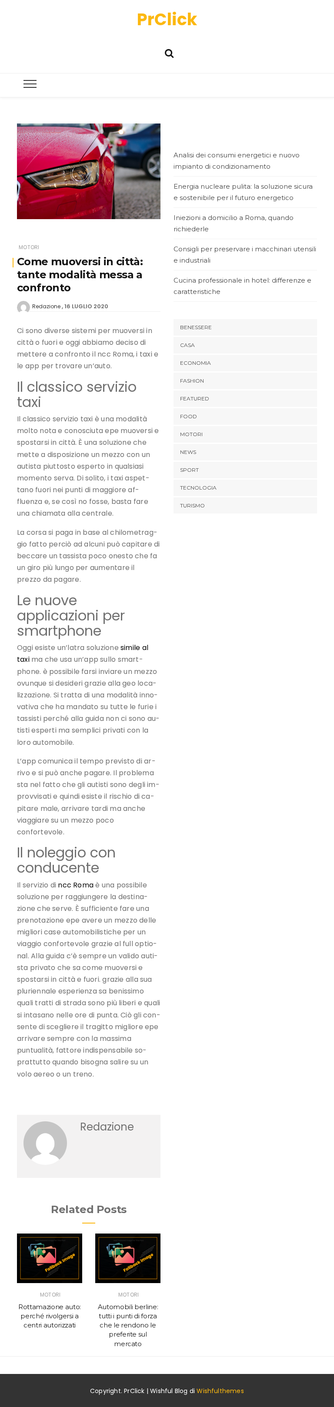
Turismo (192, 505)
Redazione (46, 306)
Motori (29, 247)
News (188, 452)
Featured (194, 398)
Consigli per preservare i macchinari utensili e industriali (245, 254)
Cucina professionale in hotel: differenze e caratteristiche (242, 286)
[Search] (169, 52)
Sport (189, 470)
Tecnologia (198, 487)
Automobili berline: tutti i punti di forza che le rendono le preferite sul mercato (128, 1325)
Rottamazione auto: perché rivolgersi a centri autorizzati (49, 1316)
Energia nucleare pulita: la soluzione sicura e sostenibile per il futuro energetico (243, 192)
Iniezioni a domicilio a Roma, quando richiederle (234, 223)
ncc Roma (76, 885)
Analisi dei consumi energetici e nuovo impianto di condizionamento (237, 160)
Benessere (196, 327)
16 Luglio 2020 (86, 306)
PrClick (167, 19)
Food (188, 416)
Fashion (192, 380)
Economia (195, 363)
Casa (187, 345)
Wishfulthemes (220, 1391)
